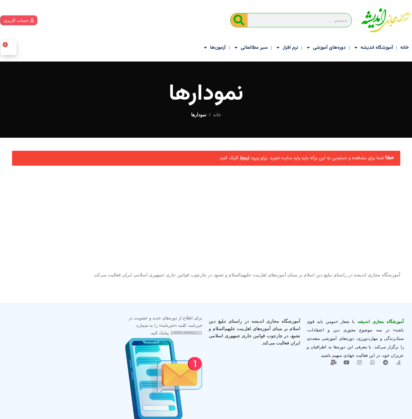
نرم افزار (290, 47)
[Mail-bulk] (333, 362)
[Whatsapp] (372, 362)
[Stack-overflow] (398, 362)
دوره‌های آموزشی (329, 47)
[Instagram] (359, 362)
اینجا (244, 158)
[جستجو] (239, 20)
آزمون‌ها (218, 47)
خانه (404, 47)
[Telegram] (385, 362)
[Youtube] (346, 362)
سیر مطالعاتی (254, 47)
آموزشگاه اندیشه (377, 47)
